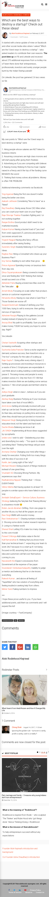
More (43, 753)
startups (21, 620)
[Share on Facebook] (12, 647)
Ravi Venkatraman (10, 519)
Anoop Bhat (7, 322)
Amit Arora (6, 406)
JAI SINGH (6, 431)
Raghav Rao (7, 254)
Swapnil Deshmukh (10, 305)
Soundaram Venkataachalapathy (16, 568)
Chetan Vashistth (9, 343)
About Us (28, 892)
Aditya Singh (7, 392)
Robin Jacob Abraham (12, 508)
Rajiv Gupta (7, 360)
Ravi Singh (6, 515)
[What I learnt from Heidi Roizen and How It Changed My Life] (24, 704)
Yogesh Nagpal (8, 240)
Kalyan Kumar (8, 229)
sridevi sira (6, 438)
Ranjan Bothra (8, 222)
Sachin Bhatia (8, 427)
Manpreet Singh (9, 420)
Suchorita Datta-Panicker (13, 350)
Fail (15, 620)
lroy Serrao (7, 261)
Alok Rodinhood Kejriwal (21, 33)
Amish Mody (7, 291)
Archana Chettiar (9, 452)
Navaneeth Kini (8, 561)
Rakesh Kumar (8, 578)
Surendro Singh (8, 247)
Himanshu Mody (9, 298)
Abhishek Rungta (9, 315)
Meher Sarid (7, 589)
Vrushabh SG (7, 473)
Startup (26, 15)
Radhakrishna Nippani (11, 480)
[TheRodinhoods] (13, 7)
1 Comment (13, 37)
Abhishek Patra (8, 283)
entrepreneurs (7, 620)
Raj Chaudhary (8, 208)
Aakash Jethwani (9, 201)
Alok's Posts (7, 15)
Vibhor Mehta (8, 487)
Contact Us (40, 892)
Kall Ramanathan (9, 540)
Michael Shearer (9, 466)
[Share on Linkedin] (28, 647)
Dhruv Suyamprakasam (12, 272)
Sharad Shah (7, 529)
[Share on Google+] (20, 647)
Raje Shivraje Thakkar (11, 215)
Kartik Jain (6, 462)
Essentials (18, 15)
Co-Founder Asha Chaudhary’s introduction (21, 857)
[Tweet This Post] (5, 647)
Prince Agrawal (8, 265)
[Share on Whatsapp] (35, 647)
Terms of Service (15, 892)
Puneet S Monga (9, 536)
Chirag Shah (17, 727)
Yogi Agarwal (7, 194)
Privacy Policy (35, 890)
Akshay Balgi (7, 399)
